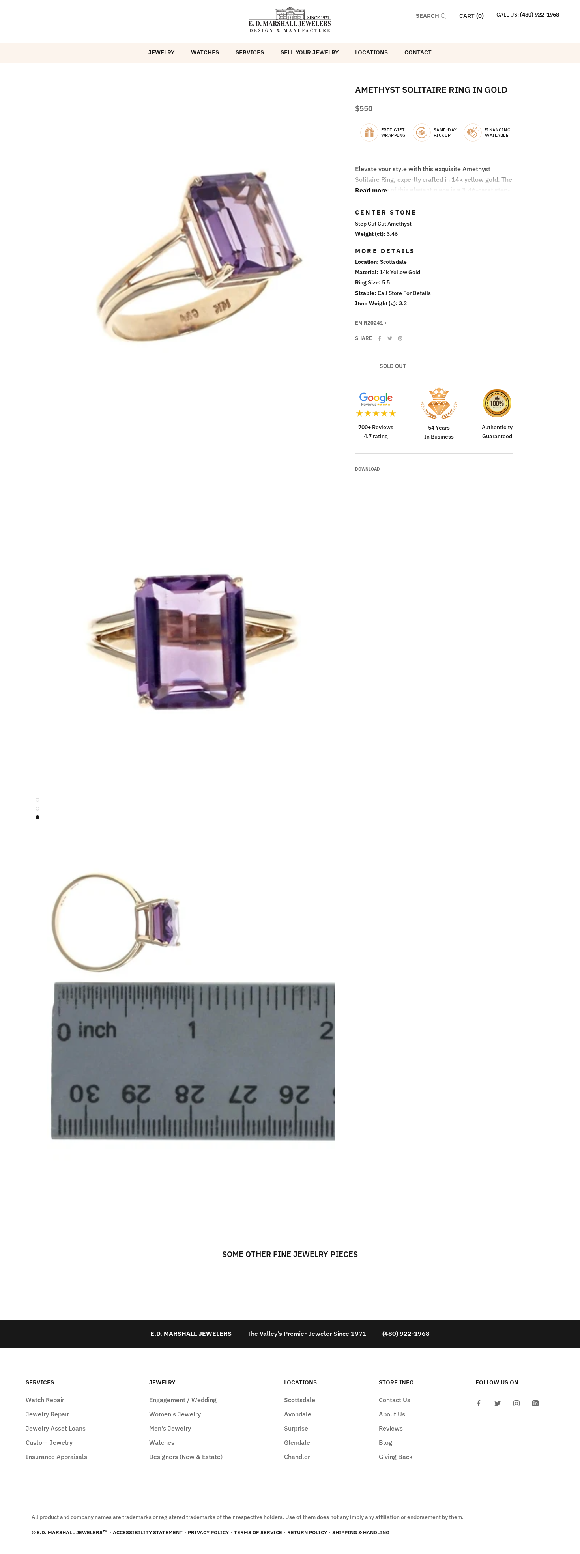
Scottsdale (299, 1400)
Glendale (297, 1442)
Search (428, 15)
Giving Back (396, 1457)
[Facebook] (379, 338)
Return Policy (307, 1532)
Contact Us (394, 1400)
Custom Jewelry (49, 1442)
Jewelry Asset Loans (56, 1428)
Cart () (471, 15)
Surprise (296, 1428)
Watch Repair (45, 1400)
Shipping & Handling (360, 1532)
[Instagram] (516, 1402)
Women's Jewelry (175, 1414)
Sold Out (393, 366)
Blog (385, 1442)
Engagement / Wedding (183, 1400)
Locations (371, 52)
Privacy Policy (208, 1532)
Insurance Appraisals (56, 1457)
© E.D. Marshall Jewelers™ (70, 1532)
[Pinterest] (400, 338)
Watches (205, 52)
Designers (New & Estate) (186, 1457)
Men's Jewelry (170, 1428)
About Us (392, 1414)
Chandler (297, 1457)
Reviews (391, 1428)
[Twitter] (389, 338)
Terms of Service (258, 1532)
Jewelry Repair (47, 1414)
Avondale (297, 1414)
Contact (418, 52)
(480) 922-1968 (539, 14)
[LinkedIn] (535, 1402)
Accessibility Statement (148, 1532)
